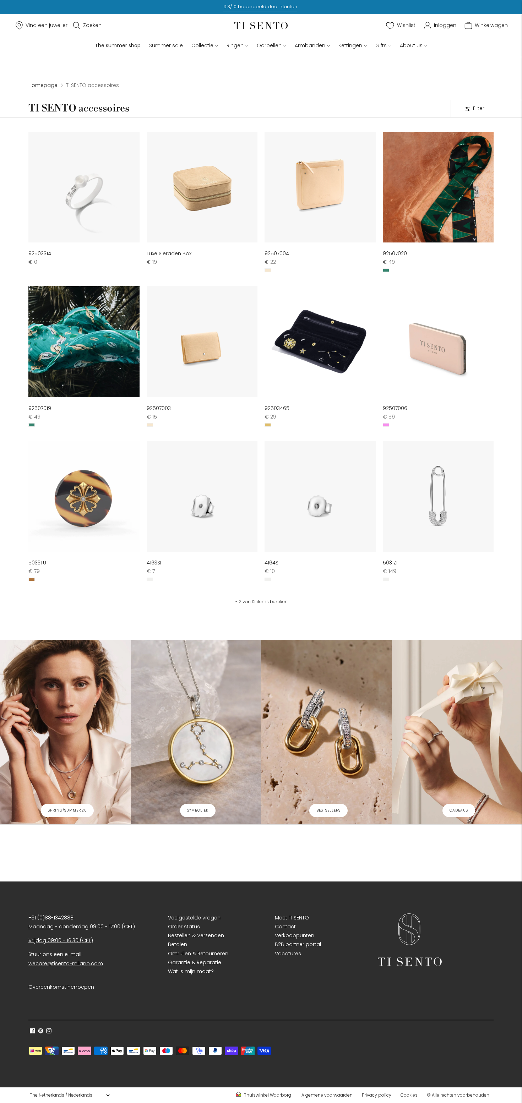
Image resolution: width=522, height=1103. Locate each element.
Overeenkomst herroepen (61, 986)
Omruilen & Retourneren (198, 953)
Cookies (409, 1095)
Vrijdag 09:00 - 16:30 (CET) (60, 940)
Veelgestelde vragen (194, 917)
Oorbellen (269, 45)
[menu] (69, 1095)
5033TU (37, 562)
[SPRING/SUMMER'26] (65, 732)
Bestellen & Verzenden (196, 935)
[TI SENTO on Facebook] (32, 1031)
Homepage (43, 85)
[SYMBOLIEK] (196, 732)
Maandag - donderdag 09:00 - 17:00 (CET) (81, 926)
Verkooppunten (294, 935)
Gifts (381, 45)
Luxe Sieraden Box (169, 253)
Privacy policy (376, 1095)
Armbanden (310, 45)
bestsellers (328, 810)
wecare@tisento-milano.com (65, 963)
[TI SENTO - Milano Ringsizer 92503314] (84, 187)
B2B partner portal (298, 944)
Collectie (202, 45)
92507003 (159, 408)
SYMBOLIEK (197, 810)
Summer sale (166, 45)
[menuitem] (265, 1095)
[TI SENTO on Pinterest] (40, 1031)
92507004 (277, 253)
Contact (285, 926)
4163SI (154, 562)
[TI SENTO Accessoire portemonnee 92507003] (202, 341)
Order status (184, 926)
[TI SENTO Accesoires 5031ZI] (438, 496)
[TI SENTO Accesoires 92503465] (320, 341)
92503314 (39, 253)
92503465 (277, 408)
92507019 (39, 408)
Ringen (235, 45)
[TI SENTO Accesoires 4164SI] (320, 496)
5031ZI (390, 562)
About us (411, 45)
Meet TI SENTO (292, 917)
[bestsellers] (326, 732)
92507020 (395, 253)
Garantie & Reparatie (194, 962)
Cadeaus (459, 810)
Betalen (177, 944)
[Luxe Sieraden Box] (202, 187)
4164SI (272, 562)
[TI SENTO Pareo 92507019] (84, 341)
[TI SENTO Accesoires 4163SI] (202, 496)
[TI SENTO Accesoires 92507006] (438, 341)
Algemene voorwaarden (327, 1095)
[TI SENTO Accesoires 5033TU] (84, 496)
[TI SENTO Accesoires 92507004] (320, 187)
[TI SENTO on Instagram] (48, 1031)
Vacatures (288, 953)
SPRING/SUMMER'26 (67, 810)
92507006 (395, 408)
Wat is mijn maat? (191, 971)
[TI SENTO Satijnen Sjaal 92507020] (438, 187)
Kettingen (350, 45)
